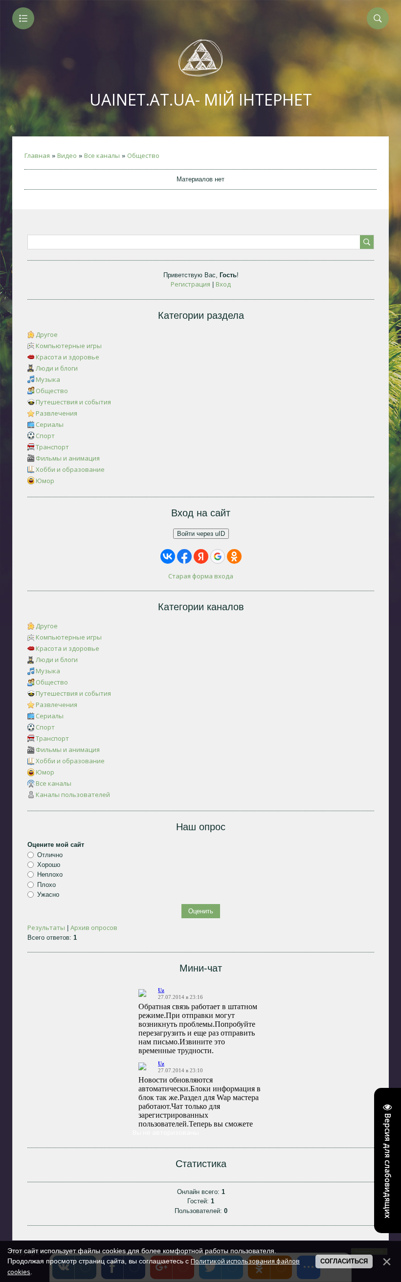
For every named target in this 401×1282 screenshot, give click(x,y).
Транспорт (52, 446)
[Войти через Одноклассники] (234, 556)
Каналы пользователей (73, 794)
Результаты (46, 927)
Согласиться (344, 1261)
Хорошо (48, 864)
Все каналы (102, 155)
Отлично (50, 855)
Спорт (45, 435)
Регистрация (190, 284)
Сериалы (50, 424)
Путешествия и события (73, 402)
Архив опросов (93, 927)
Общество (143, 155)
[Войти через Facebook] (184, 556)
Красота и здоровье (67, 357)
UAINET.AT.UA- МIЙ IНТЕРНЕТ (200, 99)
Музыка (48, 379)
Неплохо (50, 874)
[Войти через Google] (217, 556)
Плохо (46, 884)
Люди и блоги (57, 368)
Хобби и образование (70, 469)
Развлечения (56, 413)
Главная (37, 155)
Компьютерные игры (69, 345)
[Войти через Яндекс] (201, 556)
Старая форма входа (200, 576)
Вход (223, 284)
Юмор (45, 480)
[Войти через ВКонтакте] (167, 556)
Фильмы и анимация (68, 458)
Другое (47, 334)
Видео (67, 155)
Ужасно (48, 894)
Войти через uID (201, 533)
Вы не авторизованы (166, 1132)
